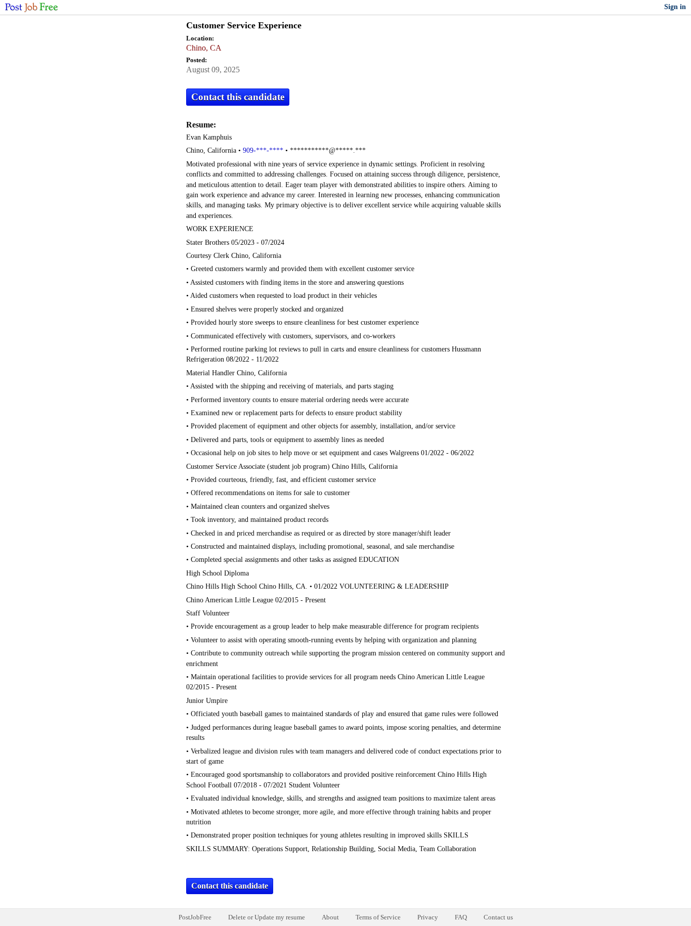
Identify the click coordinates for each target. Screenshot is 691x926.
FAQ (461, 917)
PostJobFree (195, 917)
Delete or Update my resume (266, 917)
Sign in (675, 7)
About (330, 917)
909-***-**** (263, 150)
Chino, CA (204, 47)
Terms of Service (378, 917)
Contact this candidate (237, 97)
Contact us (498, 917)
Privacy (427, 917)
